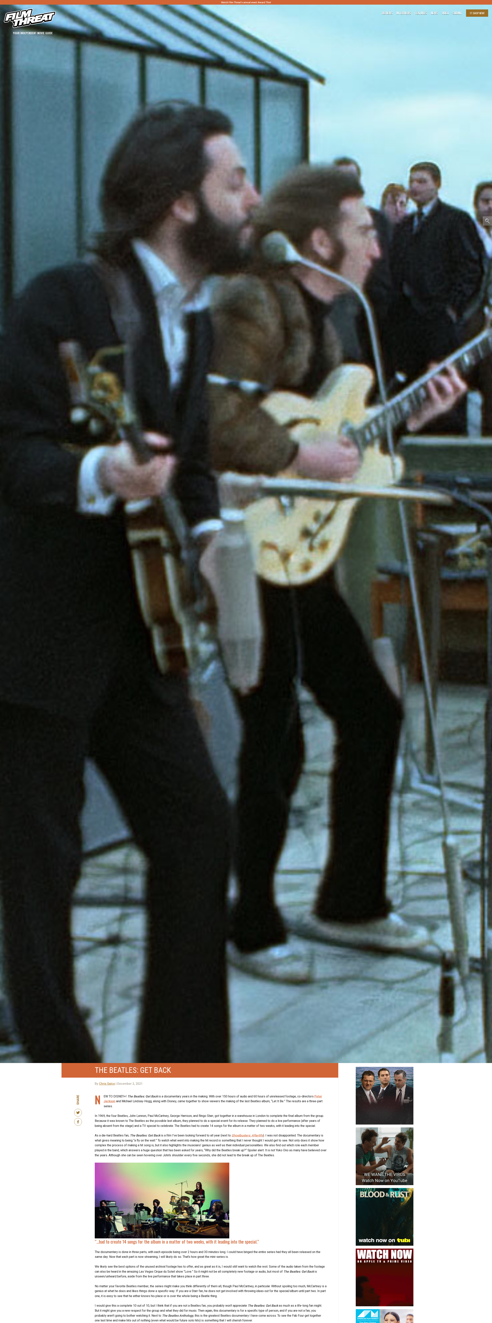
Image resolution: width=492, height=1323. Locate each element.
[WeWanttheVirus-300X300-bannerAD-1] (384, 1129)
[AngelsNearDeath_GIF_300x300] (384, 1250)
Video (445, 13)
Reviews (387, 13)
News (434, 13)
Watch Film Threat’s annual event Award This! (246, 2)
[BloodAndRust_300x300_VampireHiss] (384, 1189)
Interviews (403, 13)
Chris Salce (107, 1083)
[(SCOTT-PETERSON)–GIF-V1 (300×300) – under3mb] (384, 1068)
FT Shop (477, 13)
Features (421, 13)
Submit (457, 13)
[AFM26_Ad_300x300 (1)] (384, 1310)
